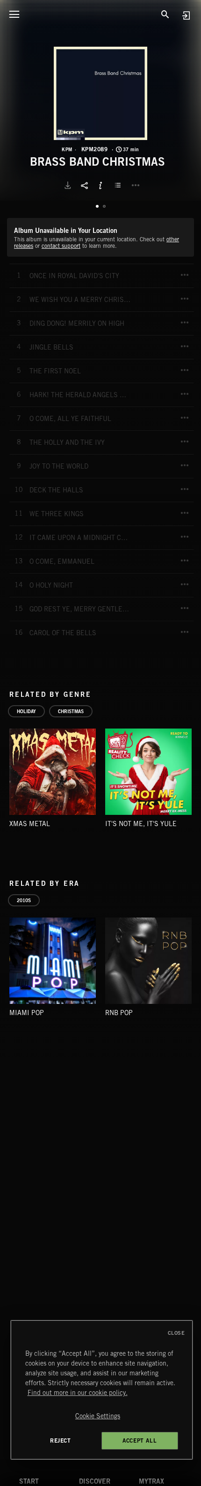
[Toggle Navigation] (14, 14)
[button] (100, 93)
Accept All (139, 1440)
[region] (101, 1390)
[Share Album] (84, 185)
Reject (60, 1440)
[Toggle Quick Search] (165, 14)
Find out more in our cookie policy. (78, 1392)
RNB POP (119, 1012)
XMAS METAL (29, 823)
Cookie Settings (97, 1416)
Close (176, 1333)
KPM (67, 149)
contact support (61, 245)
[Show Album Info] (100, 185)
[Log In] (186, 15)
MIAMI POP (26, 1012)
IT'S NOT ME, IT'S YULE (141, 823)
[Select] (119, 185)
